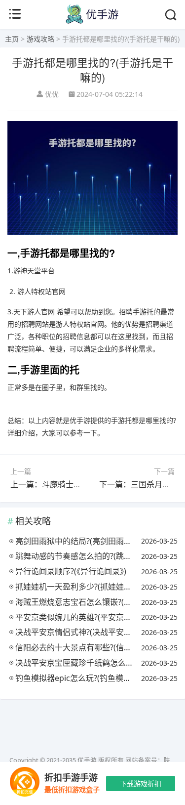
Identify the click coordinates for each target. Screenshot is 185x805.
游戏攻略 (40, 38)
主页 (12, 38)
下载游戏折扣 (140, 783)
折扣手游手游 (71, 777)
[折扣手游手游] (24, 783)
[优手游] (92, 21)
